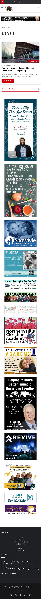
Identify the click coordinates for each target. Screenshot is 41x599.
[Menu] (2, 9)
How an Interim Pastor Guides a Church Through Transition (22, 2)
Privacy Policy (20, 550)
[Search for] (39, 9)
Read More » (8, 80)
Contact (20, 548)
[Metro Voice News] (9, 8)
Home (5, 27)
